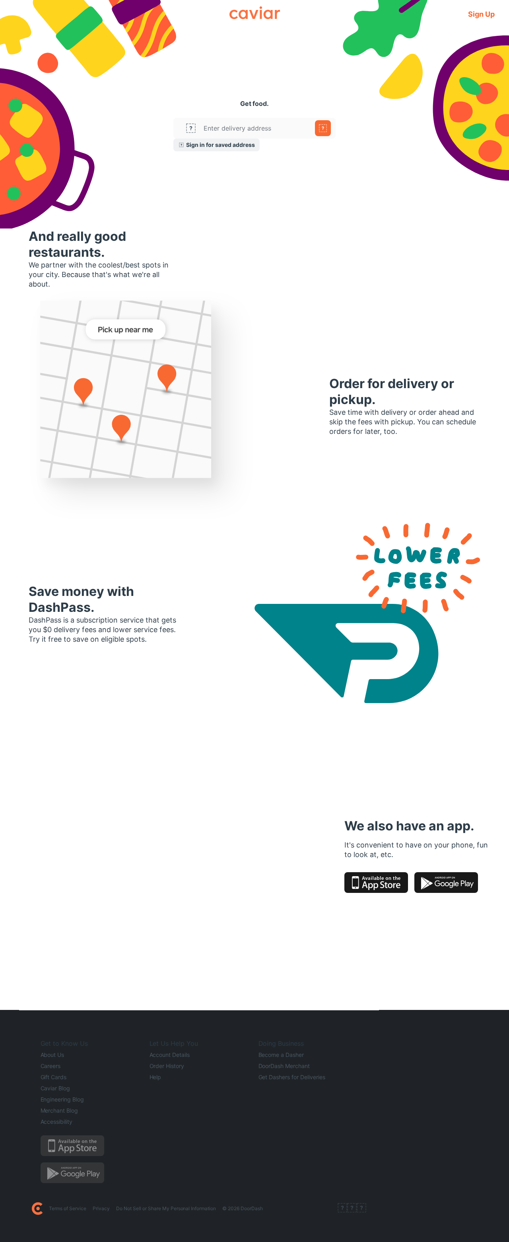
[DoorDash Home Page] (37, 1208)
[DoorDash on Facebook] (342, 1208)
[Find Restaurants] (323, 128)
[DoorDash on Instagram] (361, 1208)
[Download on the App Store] (376, 882)
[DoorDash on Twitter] (352, 1208)
